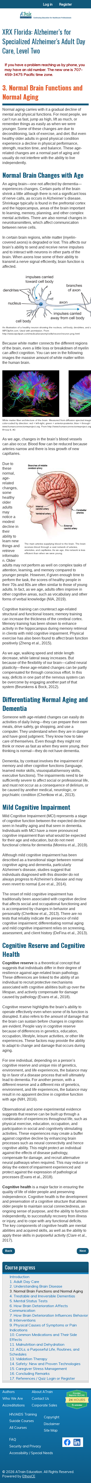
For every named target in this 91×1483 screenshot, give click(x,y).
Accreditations (13, 1405)
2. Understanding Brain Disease (36, 1286)
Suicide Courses (21, 1421)
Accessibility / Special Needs (31, 1453)
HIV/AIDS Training (23, 1414)
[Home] (45, 13)
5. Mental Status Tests (29, 1301)
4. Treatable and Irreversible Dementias (42, 1296)
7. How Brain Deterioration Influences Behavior (49, 1315)
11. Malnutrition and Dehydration (37, 1344)
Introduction (19, 1276)
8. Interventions (23, 1320)
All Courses (18, 1428)
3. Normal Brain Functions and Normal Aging (46, 1291)
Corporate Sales (44, 1405)
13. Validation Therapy (28, 1358)
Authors (8, 1392)
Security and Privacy (25, 1446)
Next (83, 1250)
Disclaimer (52, 1424)
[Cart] (77, 7)
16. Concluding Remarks (30, 1373)
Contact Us (40, 1398)
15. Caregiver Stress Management (38, 1368)
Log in (47, 4)
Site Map (51, 1430)
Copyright (51, 1417)
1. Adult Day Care (24, 1281)
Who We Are (12, 1398)
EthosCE (28, 1476)
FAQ (12, 1439)
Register (65, 4)
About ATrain (42, 1392)
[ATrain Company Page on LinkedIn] (78, 1445)
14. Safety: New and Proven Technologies (45, 1363)
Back (8, 1250)
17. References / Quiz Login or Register (42, 1378)
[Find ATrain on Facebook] (67, 1445)
